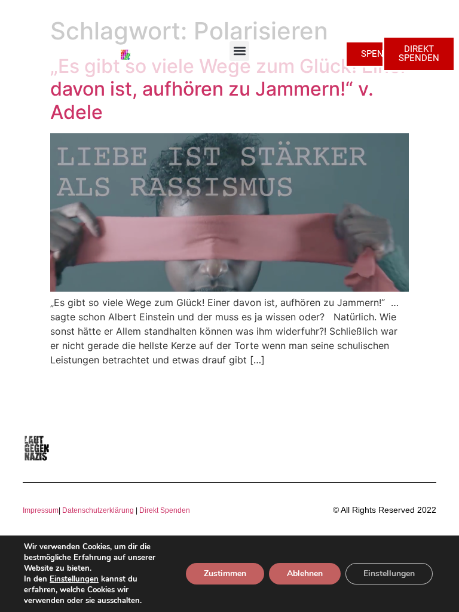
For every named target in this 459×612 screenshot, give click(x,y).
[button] (239, 51)
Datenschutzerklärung (98, 510)
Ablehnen (305, 573)
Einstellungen (74, 579)
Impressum (41, 510)
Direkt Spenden (163, 510)
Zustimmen (225, 573)
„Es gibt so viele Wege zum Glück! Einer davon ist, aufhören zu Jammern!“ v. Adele (229, 89)
